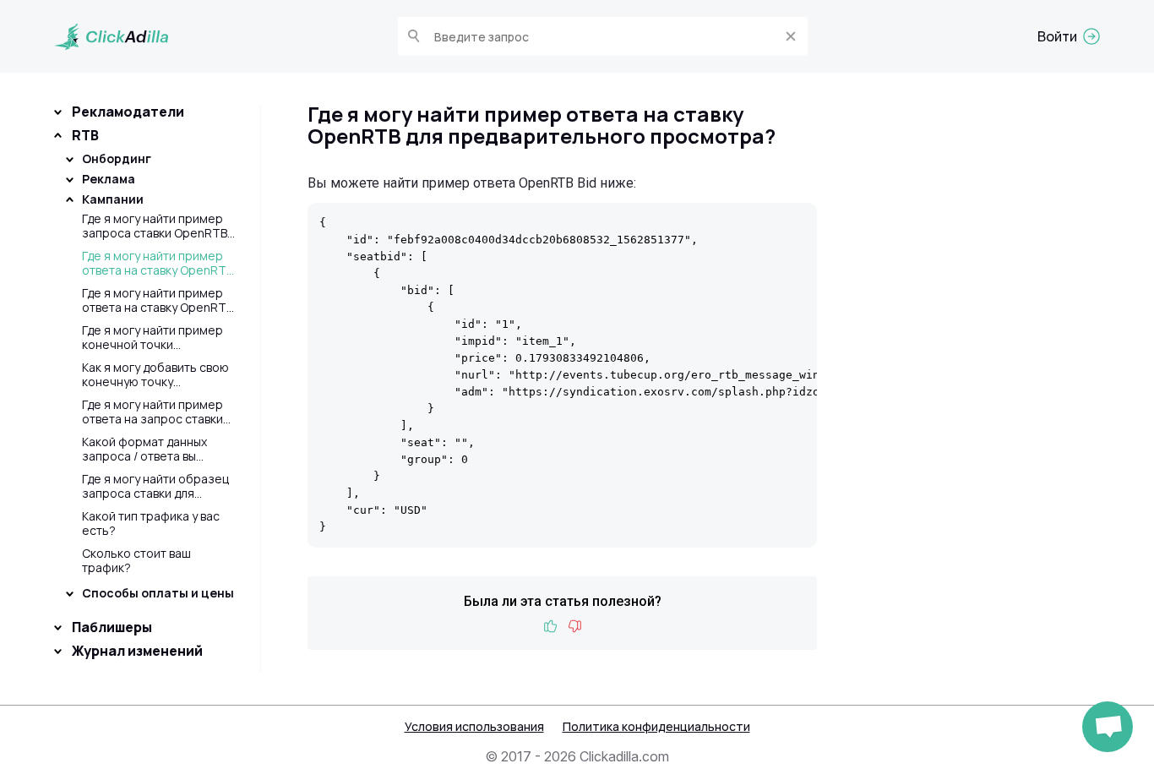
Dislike (574, 626)
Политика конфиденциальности (656, 726)
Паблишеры (112, 627)
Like (551, 626)
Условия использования (474, 726)
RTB (85, 135)
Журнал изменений (137, 650)
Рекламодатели (128, 111)
